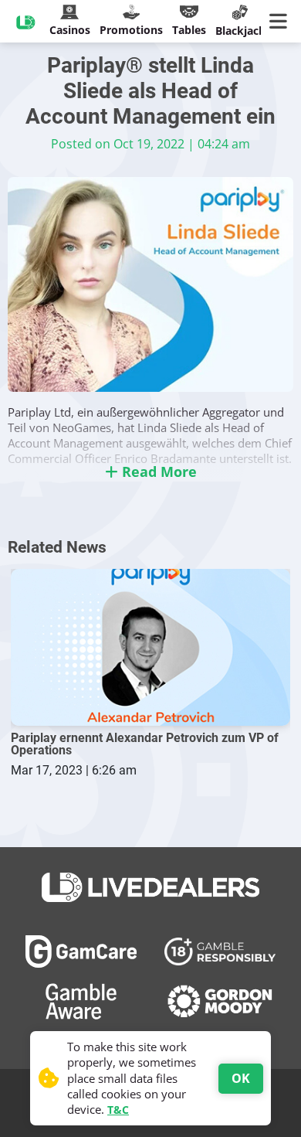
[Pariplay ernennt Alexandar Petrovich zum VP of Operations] (150, 648)
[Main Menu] (281, 21)
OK (241, 1078)
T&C (118, 1109)
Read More (157, 471)
